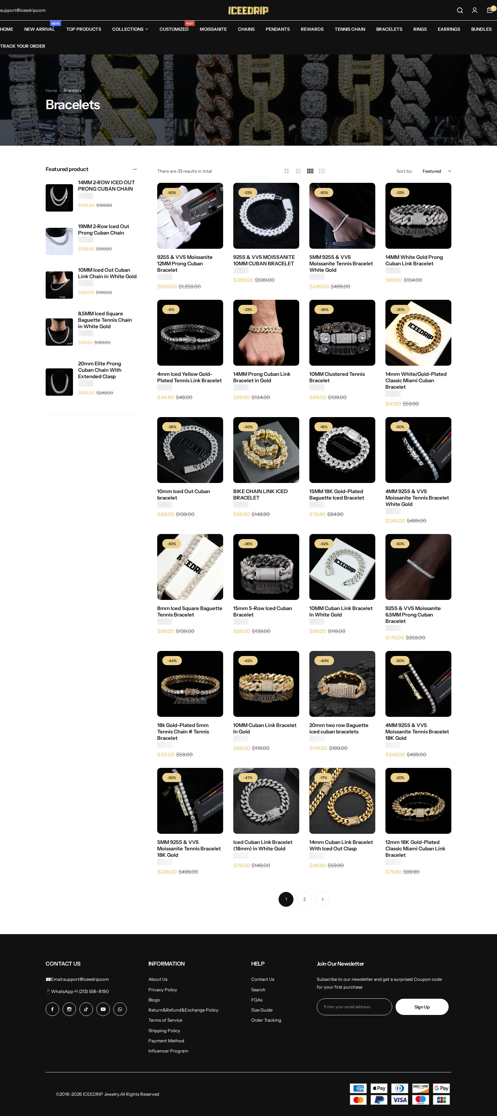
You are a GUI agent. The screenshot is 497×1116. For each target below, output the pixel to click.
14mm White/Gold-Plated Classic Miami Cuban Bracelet (416, 380)
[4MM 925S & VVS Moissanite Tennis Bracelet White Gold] (418, 450)
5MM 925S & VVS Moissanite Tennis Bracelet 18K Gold (189, 848)
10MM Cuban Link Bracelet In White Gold (341, 611)
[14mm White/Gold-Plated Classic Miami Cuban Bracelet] (418, 333)
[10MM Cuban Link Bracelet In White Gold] (342, 567)
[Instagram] (69, 1009)
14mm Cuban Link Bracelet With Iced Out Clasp (341, 845)
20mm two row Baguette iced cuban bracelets (339, 728)
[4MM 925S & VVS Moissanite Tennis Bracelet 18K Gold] (418, 684)
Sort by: (404, 171)
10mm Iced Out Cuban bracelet (183, 494)
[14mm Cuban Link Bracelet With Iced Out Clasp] (342, 801)
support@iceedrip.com (86, 979)
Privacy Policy (162, 989)
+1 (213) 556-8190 (91, 991)
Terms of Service (165, 1020)
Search (258, 989)
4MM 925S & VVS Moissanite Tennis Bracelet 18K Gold (417, 731)
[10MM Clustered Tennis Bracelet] (342, 333)
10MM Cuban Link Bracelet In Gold (265, 728)
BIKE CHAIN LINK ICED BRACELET (260, 494)
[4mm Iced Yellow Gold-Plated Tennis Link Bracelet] (190, 333)
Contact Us (262, 979)
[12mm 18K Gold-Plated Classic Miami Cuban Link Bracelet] (418, 801)
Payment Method (166, 1040)
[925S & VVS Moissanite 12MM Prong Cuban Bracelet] (190, 216)
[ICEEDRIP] (248, 10)
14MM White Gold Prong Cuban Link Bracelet (414, 260)
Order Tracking (266, 1020)
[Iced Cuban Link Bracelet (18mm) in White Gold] (266, 801)
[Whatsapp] (120, 1009)
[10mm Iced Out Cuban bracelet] (190, 450)
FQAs (256, 999)
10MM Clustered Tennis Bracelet (337, 377)
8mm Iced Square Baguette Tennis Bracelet (189, 611)
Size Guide (262, 1010)
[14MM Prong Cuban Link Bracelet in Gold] (266, 333)
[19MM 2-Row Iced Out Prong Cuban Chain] (59, 241)
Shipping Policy (164, 1030)
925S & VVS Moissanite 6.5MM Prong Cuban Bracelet (413, 614)
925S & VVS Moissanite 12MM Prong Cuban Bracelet (185, 263)
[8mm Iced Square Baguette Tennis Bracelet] (190, 567)
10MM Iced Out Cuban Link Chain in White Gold (107, 273)
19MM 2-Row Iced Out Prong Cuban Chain (103, 229)
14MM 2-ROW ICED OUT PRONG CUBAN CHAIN (106, 185)
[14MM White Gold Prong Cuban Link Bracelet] (418, 216)
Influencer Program (168, 1050)
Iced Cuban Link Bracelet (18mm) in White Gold (262, 845)
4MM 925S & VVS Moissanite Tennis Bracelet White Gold (417, 497)
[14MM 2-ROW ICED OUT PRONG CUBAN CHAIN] (59, 198)
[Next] (322, 899)
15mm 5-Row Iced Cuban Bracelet (262, 611)
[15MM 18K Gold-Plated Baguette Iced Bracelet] (342, 450)
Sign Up (422, 1007)
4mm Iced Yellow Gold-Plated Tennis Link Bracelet (189, 377)
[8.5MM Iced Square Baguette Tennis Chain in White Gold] (59, 332)
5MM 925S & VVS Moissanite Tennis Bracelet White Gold (341, 263)
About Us (157, 979)
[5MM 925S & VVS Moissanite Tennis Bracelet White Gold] (342, 216)
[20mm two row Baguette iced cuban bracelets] (342, 684)
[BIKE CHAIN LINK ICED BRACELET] (266, 450)
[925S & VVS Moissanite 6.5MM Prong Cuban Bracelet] (418, 567)
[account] (474, 10)
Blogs (154, 999)
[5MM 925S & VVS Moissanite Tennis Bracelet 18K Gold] (190, 801)
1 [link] (286, 899)
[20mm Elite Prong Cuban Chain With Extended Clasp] (59, 382)
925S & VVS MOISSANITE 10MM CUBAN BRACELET (264, 260)
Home (51, 90)
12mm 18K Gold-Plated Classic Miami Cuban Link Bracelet (415, 848)
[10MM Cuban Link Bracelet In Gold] (266, 684)
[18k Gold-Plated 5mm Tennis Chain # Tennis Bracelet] (190, 684)
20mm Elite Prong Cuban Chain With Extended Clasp (99, 370)
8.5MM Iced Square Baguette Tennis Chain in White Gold (105, 320)
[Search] (459, 10)
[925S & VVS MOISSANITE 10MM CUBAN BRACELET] (266, 216)
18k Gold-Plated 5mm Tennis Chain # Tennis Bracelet (183, 731)
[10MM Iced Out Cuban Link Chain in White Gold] (59, 285)
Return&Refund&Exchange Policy (183, 1010)
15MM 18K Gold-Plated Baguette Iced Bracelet (336, 494)
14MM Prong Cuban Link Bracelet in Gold (261, 377)
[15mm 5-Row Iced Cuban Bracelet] (266, 567)
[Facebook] (52, 1009)
